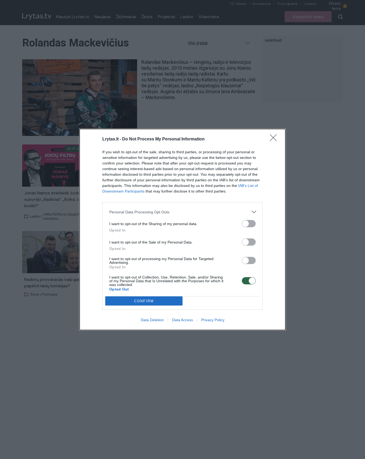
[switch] (249, 223)
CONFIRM (144, 301)
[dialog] (182, 229)
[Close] (275, 139)
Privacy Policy (212, 320)
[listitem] (182, 212)
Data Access (182, 320)
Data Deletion (152, 320)
